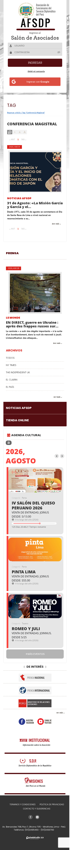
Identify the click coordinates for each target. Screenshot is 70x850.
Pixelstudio (35, 837)
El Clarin (11, 379)
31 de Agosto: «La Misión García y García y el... (35, 205)
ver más (59, 712)
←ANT (12, 139)
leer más (55, 224)
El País (10, 387)
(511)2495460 (32, 829)
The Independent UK (18, 372)
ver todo (57, 397)
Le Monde (13, 317)
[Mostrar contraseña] (59, 52)
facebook (26, 721)
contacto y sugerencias (36, 808)
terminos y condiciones (23, 804)
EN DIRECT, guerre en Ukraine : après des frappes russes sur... (32, 324)
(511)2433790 (47, 829)
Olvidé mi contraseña (36, 71)
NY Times (11, 365)
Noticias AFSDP (19, 198)
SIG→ (24, 139)
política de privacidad (52, 804)
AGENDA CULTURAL (26, 435)
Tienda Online (17, 420)
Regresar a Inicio (14, 112)
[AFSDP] (35, 16)
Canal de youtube (44, 721)
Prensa (12, 253)
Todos (10, 358)
